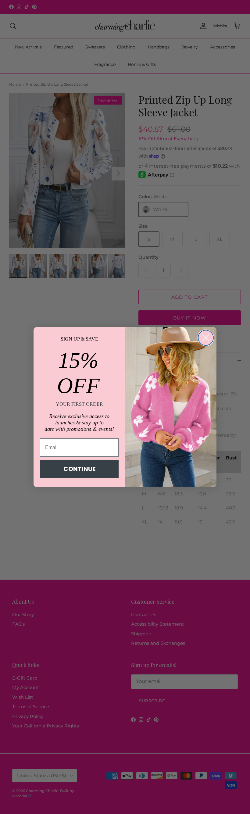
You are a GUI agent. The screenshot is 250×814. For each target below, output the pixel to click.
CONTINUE (79, 469)
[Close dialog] (205, 337)
